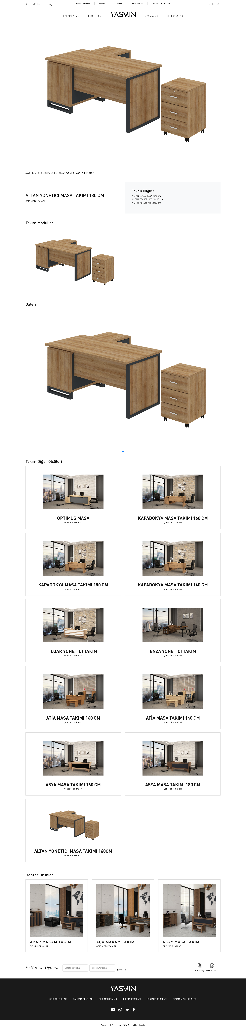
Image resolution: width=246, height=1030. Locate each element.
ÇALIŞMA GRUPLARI (83, 999)
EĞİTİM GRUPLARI (132, 999)
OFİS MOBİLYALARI (46, 173)
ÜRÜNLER (93, 16)
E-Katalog (117, 3)
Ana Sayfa (29, 173)
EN (213, 3)
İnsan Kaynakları (83, 3)
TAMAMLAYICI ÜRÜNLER (185, 999)
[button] (123, 451)
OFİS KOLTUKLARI (58, 999)
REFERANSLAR (175, 16)
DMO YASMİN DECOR (161, 3)
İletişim (102, 3)
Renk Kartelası (137, 3)
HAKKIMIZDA (70, 16)
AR (219, 3)
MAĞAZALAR (151, 16)
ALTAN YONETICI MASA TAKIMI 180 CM (76, 173)
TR (208, 3)
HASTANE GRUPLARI (157, 999)
